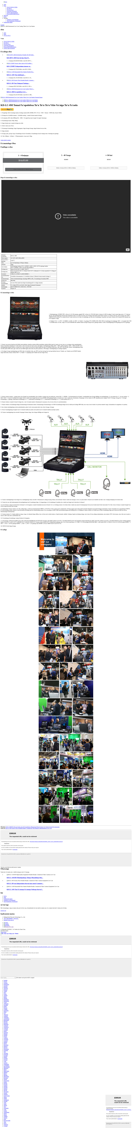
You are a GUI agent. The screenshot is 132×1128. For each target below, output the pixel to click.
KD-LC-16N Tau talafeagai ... (16, 75)
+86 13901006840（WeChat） (11, 918)
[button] (23, 169)
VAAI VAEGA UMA (12, 7)
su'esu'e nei (3, 910)
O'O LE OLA (10, 10)
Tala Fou (6, 15)
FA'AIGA (9, 8)
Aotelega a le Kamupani (12, 19)
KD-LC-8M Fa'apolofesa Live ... (17, 92)
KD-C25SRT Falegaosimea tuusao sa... (19, 66)
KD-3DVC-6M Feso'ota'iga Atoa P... (18, 58)
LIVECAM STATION (12, 12)
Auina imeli (3, 932)
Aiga (5, 4)
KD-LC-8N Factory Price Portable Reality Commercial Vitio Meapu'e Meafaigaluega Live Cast (29, 828)
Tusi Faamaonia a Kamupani (14, 21)
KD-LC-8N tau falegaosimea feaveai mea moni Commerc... (25, 883)
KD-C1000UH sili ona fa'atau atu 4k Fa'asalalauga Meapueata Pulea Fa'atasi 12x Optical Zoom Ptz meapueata (32, 827)
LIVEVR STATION (12, 11)
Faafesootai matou (8, 22)
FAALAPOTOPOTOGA (13, 14)
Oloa (5, 5)
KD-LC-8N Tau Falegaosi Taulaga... (18, 83)
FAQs (5, 16)
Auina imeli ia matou (6, 140)
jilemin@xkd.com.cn (9, 920)
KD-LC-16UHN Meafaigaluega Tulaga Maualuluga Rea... (25, 877)
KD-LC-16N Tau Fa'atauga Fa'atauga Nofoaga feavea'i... (25, 889)
